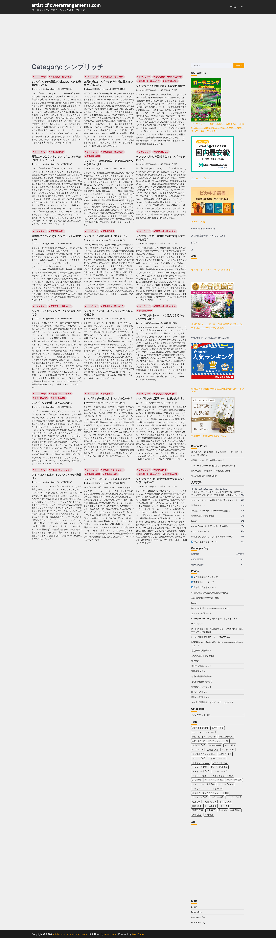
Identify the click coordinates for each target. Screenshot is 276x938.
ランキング (199, 797)
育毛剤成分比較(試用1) (201, 676)
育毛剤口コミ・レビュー (61, 394)
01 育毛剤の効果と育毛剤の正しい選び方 (209, 592)
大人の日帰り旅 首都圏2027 (204, 476)
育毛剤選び (107, 394)
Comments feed (198, 917)
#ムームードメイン (204, 736)
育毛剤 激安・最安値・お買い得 (168, 77)
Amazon (215, 745)
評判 (209, 814)
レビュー (217, 797)
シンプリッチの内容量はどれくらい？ (106, 236)
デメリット (220, 763)
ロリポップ (234, 797)
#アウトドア (200, 728)
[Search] (242, 7)
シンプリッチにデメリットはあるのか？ (107, 478)
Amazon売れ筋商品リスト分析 (205, 598)
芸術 (235, 810)
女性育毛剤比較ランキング (205, 541)
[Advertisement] (138, 35)
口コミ (225, 801)
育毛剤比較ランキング (203, 582)
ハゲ (196, 780)
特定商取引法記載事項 (201, 650)
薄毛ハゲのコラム (199, 692)
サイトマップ (197, 623)
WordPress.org (198, 922)
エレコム (198, 758)
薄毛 (196, 814)
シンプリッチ (40, 77)
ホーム (233, 6)
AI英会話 (198, 745)
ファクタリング (214, 780)
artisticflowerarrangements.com (66, 5)
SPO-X (198, 749)
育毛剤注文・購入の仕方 (61, 77)
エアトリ (225, 754)
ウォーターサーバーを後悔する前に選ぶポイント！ (214, 500)
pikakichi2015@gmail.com (45, 89)
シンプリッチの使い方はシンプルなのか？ (108, 398)
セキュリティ (200, 763)
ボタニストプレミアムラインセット (210, 793)
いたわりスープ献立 (200, 531)
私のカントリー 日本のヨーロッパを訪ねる (210, 510)
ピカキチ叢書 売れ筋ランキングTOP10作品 (210, 637)
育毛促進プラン (198, 505)
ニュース (220, 771)
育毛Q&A (195, 661)
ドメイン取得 (219, 767)
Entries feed (196, 912)
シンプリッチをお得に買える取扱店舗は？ (160, 85)
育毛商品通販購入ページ (204, 587)
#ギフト (218, 728)
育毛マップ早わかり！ (201, 666)
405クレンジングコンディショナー (210, 741)
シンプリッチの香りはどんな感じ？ (52, 402)
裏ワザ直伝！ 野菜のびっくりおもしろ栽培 (210, 470)
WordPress (138, 934)
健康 (196, 801)
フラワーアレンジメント (207, 788)
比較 (196, 806)
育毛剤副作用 (160, 470)
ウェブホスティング (203, 754)
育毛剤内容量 (108, 231)
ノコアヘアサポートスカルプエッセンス (212, 775)
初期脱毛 (210, 801)
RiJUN (230, 745)
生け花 (210, 806)
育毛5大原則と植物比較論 (202, 515)
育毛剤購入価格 (171, 81)
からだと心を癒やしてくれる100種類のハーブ (212, 536)
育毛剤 (197, 810)
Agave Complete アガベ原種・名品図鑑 (209, 526)
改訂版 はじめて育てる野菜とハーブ (207, 460)
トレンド (199, 767)
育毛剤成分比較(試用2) (201, 681)
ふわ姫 (212, 749)
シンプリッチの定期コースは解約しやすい (160, 398)
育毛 (224, 806)
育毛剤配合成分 (57, 152)
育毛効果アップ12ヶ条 (201, 687)
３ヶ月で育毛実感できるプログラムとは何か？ (212, 702)
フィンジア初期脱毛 (203, 784)
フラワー (226, 784)
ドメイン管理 (200, 771)
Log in (194, 907)
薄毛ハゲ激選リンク (200, 697)
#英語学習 (226, 736)
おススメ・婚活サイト (201, 613)
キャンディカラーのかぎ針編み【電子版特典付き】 (214, 465)
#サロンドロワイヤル (204, 732)
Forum (194, 521)
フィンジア (234, 780)
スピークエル (217, 758)
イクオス (228, 749)
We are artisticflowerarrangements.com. (210, 608)
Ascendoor (110, 934)
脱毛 (211, 810)
